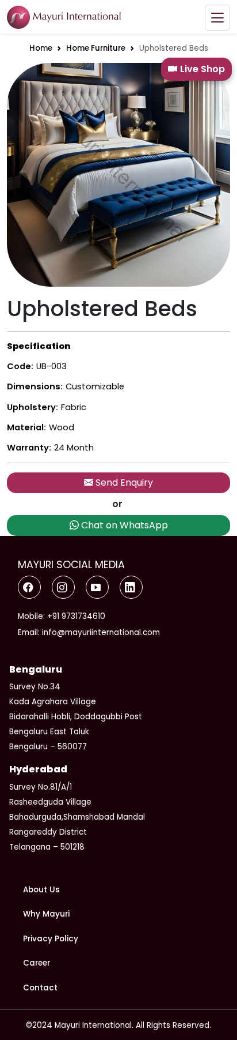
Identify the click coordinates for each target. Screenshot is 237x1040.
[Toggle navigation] (217, 18)
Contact (40, 987)
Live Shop (202, 69)
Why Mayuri (46, 913)
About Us (41, 889)
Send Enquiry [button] (123, 482)
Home (40, 48)
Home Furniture (95, 48)
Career (36, 963)
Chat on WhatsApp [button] (123, 525)
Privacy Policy (50, 938)
